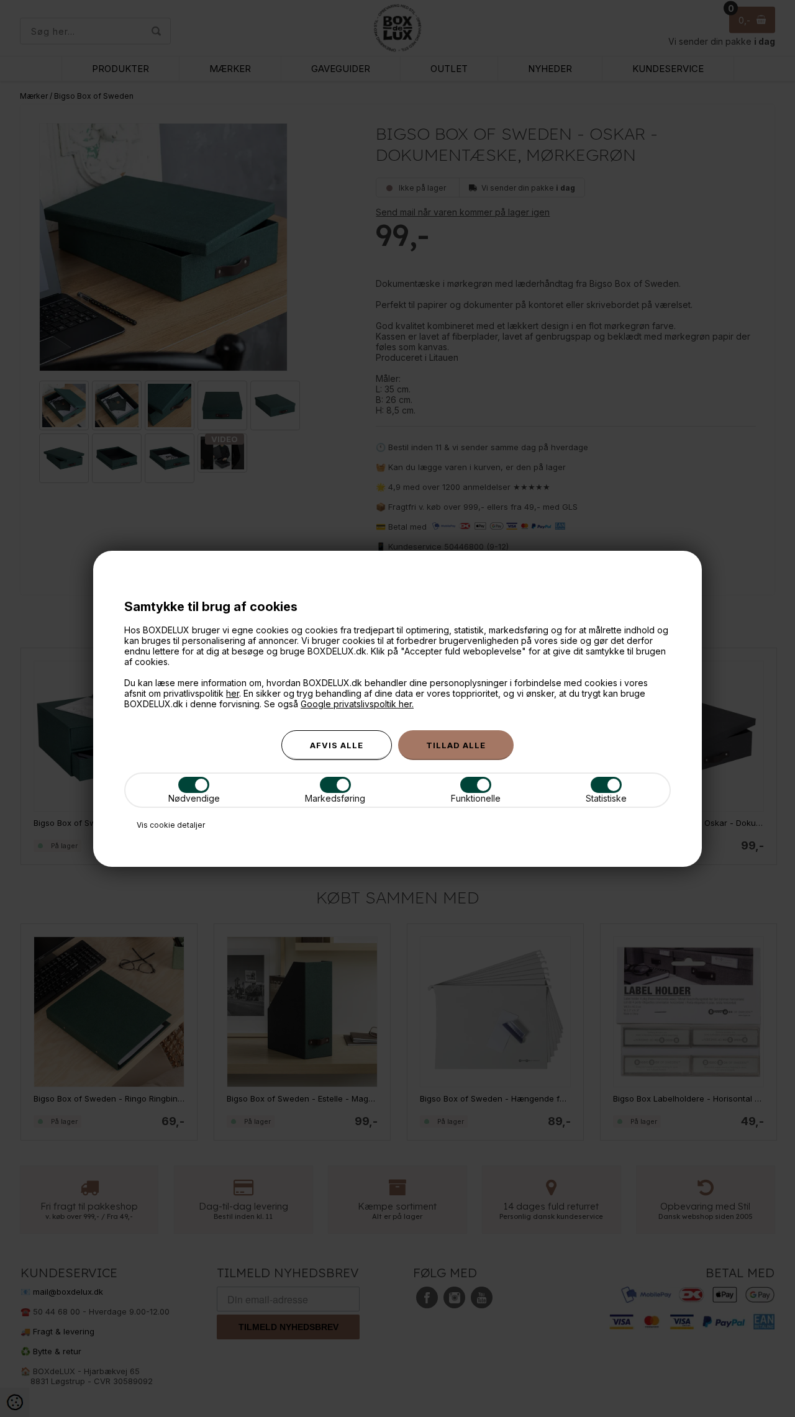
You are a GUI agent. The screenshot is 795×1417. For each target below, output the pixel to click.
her (232, 693)
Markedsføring (335, 798)
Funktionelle (476, 798)
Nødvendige (194, 798)
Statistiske (606, 798)
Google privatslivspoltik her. (357, 704)
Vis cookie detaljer (171, 825)
